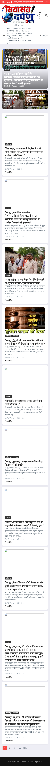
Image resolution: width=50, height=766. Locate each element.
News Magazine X (36, 762)
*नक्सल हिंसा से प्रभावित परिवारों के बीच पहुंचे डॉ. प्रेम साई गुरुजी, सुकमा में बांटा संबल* (12, 93)
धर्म (21, 38)
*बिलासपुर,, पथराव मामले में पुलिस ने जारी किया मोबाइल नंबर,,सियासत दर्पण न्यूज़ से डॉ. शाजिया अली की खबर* (22, 60)
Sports (14, 36)
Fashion (18, 33)
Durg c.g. (10, 33)
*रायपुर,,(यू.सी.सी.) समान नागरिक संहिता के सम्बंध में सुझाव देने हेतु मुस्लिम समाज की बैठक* (36, 93)
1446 (25, 748)
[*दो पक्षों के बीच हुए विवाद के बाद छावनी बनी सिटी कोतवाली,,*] (25, 381)
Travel (20, 36)
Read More (9, 172)
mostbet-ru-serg (13, 38)
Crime (18, 31)
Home (9, 28)
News (27, 36)
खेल (23, 33)
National (29, 28)
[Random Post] (41, 36)
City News (25, 31)
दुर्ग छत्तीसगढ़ (10, 31)
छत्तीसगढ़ (22, 28)
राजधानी (15, 28)
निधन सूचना (30, 33)
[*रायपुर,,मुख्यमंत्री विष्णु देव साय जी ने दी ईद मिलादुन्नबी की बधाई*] (25, 441)
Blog (8, 36)
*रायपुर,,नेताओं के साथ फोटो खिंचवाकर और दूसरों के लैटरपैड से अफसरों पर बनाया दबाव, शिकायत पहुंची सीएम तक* (24, 586)
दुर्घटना (9, 43)
